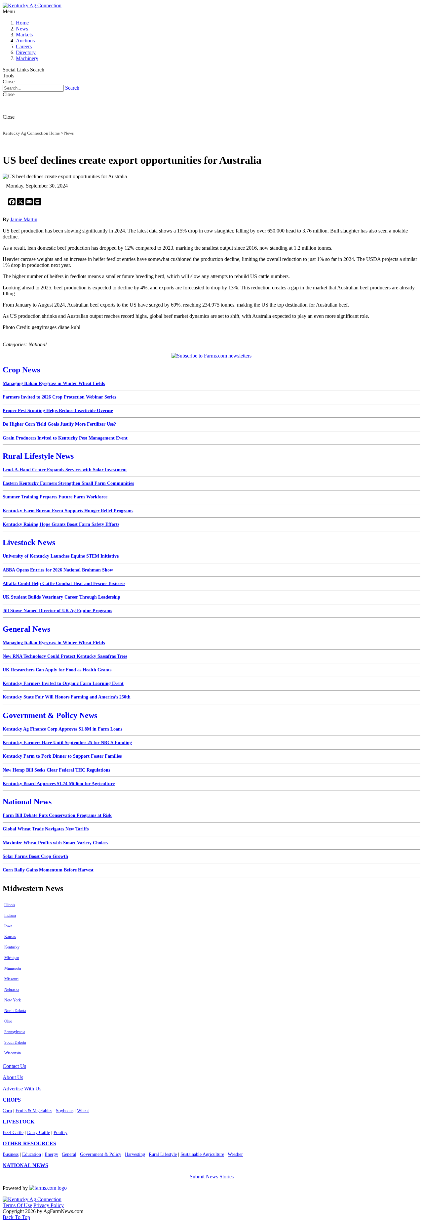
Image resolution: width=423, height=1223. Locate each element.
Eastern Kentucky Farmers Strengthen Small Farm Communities (68, 483)
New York (12, 1000)
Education (31, 1154)
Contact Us (14, 1066)
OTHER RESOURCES (29, 1143)
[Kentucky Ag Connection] (32, 5)
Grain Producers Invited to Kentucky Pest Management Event (65, 438)
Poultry (60, 1132)
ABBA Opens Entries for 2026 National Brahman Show (58, 570)
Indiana (10, 915)
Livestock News (29, 542)
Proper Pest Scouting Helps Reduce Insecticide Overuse (58, 410)
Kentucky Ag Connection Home (31, 133)
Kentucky (11, 947)
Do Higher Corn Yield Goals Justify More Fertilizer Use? (59, 424)
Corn (7, 1110)
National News (27, 801)
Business (11, 1154)
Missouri (11, 979)
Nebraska (11, 989)
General (69, 1154)
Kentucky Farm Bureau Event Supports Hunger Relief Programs (68, 510)
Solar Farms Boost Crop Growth (35, 856)
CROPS (12, 1100)
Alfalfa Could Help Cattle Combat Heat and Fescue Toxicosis (64, 583)
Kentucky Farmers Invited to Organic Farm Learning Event (63, 683)
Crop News (21, 369)
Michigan (11, 957)
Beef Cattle (13, 1132)
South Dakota (15, 1042)
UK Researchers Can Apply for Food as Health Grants (57, 669)
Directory (26, 52)
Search (72, 88)
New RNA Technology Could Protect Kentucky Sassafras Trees (65, 656)
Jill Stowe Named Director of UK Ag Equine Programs (57, 610)
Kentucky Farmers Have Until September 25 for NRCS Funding (67, 742)
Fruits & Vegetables (34, 1110)
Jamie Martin (23, 219)
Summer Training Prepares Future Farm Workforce (55, 496)
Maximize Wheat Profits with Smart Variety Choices (55, 842)
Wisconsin (12, 1053)
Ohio (8, 1021)
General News (26, 629)
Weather (235, 1154)
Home (22, 22)
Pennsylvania (14, 1032)
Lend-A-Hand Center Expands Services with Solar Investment (65, 469)
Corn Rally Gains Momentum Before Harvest (48, 869)
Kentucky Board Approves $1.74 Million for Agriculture (59, 783)
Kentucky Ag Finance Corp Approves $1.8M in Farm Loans (62, 729)
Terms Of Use (17, 1205)
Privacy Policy (48, 1205)
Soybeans (64, 1110)
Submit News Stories (212, 1176)
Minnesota (12, 968)
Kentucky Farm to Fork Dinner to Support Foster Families (62, 756)
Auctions (25, 40)
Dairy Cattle (38, 1132)
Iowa (8, 926)
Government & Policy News (50, 715)
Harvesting (135, 1154)
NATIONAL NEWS (25, 1165)
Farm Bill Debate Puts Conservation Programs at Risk (57, 815)
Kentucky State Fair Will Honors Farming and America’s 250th (67, 697)
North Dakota (15, 1010)
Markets (24, 34)
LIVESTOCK (18, 1121)
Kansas (10, 936)
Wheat (83, 1110)
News (22, 28)
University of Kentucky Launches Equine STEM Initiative (61, 556)
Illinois (9, 905)
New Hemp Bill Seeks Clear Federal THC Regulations (56, 770)
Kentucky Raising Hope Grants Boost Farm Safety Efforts (61, 524)
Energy (51, 1154)
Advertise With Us (22, 1088)
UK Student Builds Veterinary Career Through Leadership (61, 597)
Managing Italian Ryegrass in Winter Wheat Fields (54, 383)
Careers (24, 46)
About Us (13, 1077)
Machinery (27, 58)
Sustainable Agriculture (202, 1154)
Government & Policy (100, 1154)
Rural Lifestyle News (38, 456)
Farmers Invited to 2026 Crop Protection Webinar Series (59, 397)
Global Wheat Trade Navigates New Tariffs (46, 828)
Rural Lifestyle (163, 1154)
